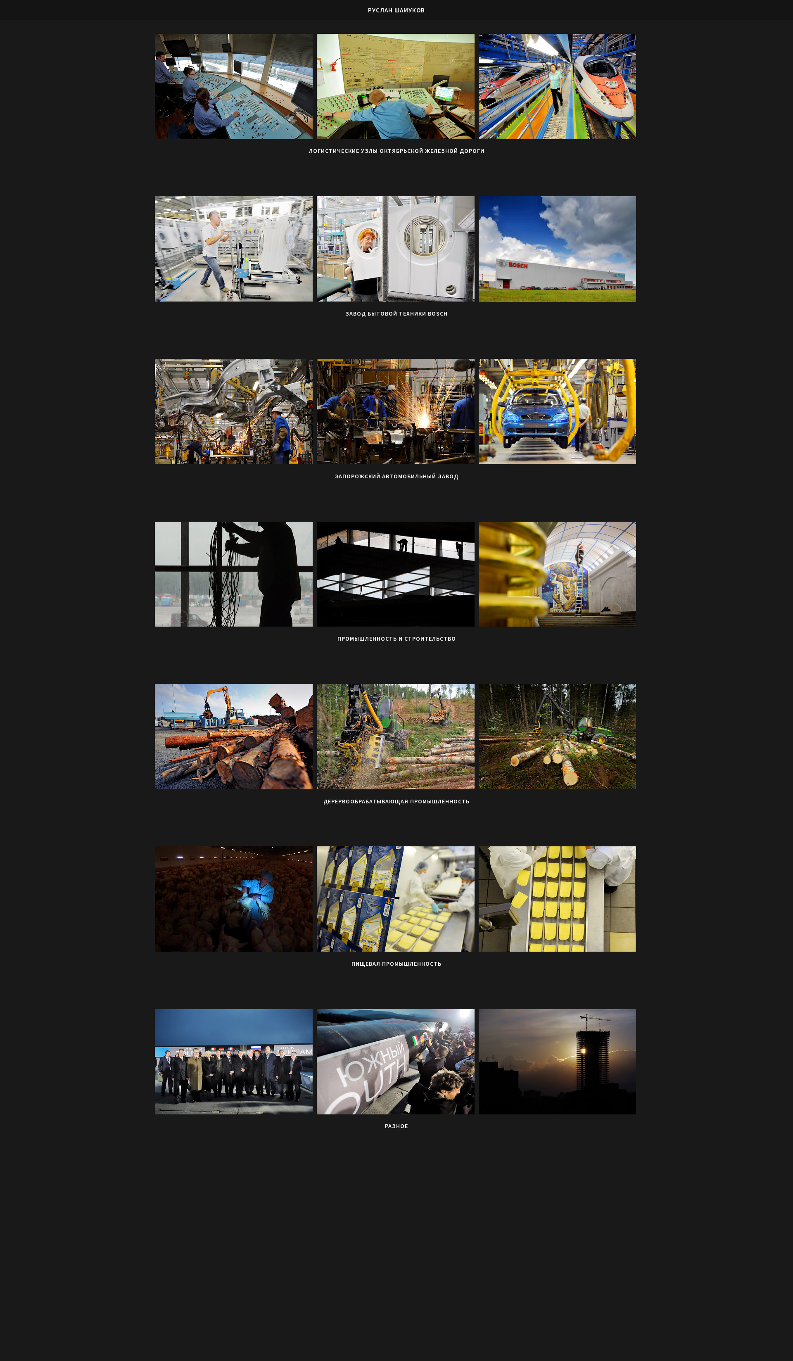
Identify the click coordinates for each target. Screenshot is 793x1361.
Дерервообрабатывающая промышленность (396, 801)
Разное (396, 1126)
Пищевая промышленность (396, 963)
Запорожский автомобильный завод (396, 476)
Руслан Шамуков (396, 10)
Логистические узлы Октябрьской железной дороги (396, 150)
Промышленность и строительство (396, 638)
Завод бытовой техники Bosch (396, 313)
